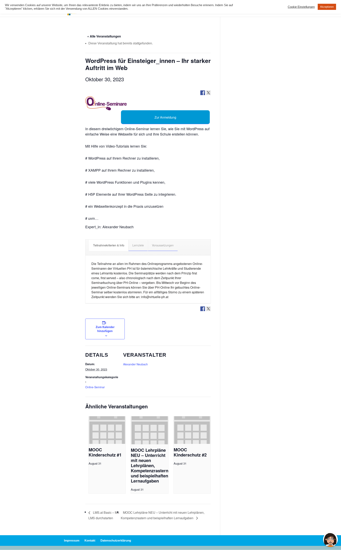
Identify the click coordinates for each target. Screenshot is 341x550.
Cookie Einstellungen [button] (301, 6)
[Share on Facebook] (202, 92)
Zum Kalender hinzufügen (105, 329)
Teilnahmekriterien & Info (108, 245)
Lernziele (138, 245)
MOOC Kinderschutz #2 (190, 452)
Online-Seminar (95, 387)
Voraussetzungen (163, 245)
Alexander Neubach (135, 364)
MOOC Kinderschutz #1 (105, 452)
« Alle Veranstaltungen (104, 36)
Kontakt (89, 540)
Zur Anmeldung (165, 117)
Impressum (71, 540)
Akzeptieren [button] (327, 6)
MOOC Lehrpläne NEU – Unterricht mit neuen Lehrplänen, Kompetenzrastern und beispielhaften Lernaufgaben (149, 465)
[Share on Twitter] (208, 92)
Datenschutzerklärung (115, 540)
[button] (106, 103)
